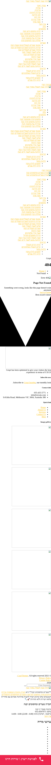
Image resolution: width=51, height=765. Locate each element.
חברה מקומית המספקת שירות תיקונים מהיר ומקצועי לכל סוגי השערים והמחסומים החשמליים (26, 693)
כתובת (48, 709)
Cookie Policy (45, 680)
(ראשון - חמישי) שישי (42, 714)
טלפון (48, 711)
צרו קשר (47, 716)
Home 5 (42, 271)
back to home (45, 292)
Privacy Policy (45, 678)
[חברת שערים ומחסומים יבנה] (38, 172)
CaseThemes (23, 676)
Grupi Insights (30, 382)
